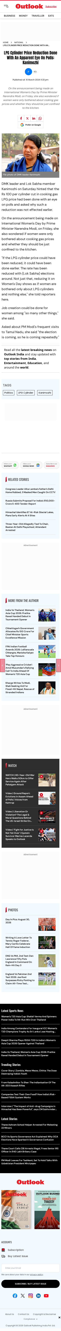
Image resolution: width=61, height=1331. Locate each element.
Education (34, 363)
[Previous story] (2, 665)
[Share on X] (27, 118)
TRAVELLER (38, 15)
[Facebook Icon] (15, 1295)
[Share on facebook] (21, 118)
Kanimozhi (45, 392)
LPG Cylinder (25, 392)
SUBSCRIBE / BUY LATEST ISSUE (30, 1284)
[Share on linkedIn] (34, 118)
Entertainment (15, 363)
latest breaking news (36, 350)
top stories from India (20, 359)
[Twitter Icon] (22, 1295)
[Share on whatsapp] (40, 118)
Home (5, 42)
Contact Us (23, 1314)
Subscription (16, 1250)
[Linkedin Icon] (38, 1295)
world (24, 367)
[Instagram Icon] (30, 1295)
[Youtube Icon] (46, 1295)
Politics (8, 392)
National (18, 42)
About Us (9, 1314)
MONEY (23, 15)
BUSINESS (9, 15)
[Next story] (58, 665)
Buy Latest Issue (18, 1256)
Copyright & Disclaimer (44, 1314)
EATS (51, 15)
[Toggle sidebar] (8, 6)
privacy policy (36, 1274)
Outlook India (14, 354)
